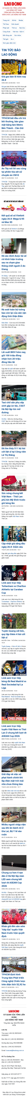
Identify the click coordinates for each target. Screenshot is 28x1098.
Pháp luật (6, 28)
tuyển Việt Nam (19, 743)
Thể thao (6, 24)
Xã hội (14, 20)
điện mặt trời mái (13, 791)
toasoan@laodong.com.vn (15, 1050)
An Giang (4, 276)
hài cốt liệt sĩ (17, 646)
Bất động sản (7, 35)
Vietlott (14, 229)
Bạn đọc (22, 28)
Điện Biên (5, 323)
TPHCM (4, 135)
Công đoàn (6, 32)
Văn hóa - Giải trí (18, 32)
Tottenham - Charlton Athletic (12, 602)
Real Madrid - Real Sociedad (11, 697)
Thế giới (5, 39)
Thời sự (14, 28)
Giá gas (4, 86)
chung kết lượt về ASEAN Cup (12, 899)
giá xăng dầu (12, 553)
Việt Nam (16, 516)
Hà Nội (4, 419)
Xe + (12, 39)
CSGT (4, 421)
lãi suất (10, 369)
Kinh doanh (15, 24)
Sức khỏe (17, 35)
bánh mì (22, 843)
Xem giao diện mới (9, 43)
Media (21, 20)
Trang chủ (6, 20)
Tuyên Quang (6, 646)
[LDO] (14, 67)
